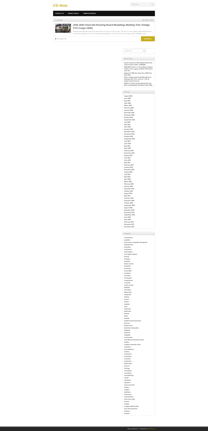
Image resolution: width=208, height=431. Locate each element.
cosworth (127, 283)
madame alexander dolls (132, 344)
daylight (127, 287)
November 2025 (129, 115)
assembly (127, 247)
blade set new (128, 264)
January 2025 (128, 129)
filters (126, 316)
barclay (126, 256)
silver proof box (129, 385)
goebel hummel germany (132, 321)
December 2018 (129, 212)
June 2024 (127, 143)
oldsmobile (128, 363)
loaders (126, 342)
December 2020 (129, 200)
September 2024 (129, 139)
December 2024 (129, 131)
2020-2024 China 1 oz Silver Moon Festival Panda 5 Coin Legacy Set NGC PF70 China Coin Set (138, 69)
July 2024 (127, 141)
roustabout (127, 373)
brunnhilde (128, 271)
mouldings (59, 20)
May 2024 (127, 146)
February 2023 (129, 165)
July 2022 (127, 174)
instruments (128, 337)
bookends (127, 266)
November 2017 (129, 227)
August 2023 (128, 155)
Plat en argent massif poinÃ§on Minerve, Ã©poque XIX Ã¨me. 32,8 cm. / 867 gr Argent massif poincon (137, 79)
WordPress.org (151, 428)
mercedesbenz (129, 349)
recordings (127, 371)
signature (127, 382)
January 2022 (128, 186)
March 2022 (128, 181)
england (127, 304)
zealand (126, 413)
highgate (127, 330)
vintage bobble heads (131, 406)
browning (127, 268)
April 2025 (127, 127)
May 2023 (127, 162)
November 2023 (129, 153)
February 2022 (129, 184)
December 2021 (129, 189)
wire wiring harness (130, 409)
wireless (127, 411)
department (128, 292)
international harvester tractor (134, 340)
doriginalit (127, 294)
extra (125, 306)
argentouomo (128, 244)
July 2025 (127, 122)
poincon (127, 366)
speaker (126, 390)
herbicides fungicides (131, 328)
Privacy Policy (73, 13)
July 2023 (127, 158)
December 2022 (129, 169)
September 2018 (129, 215)
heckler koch (128, 325)
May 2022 (127, 177)
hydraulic (127, 332)
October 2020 (128, 203)
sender (126, 378)
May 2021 (127, 196)
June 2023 (127, 160)
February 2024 (129, 150)
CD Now (60, 5)
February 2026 (129, 108)
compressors (128, 280)
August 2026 (128, 96)
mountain (127, 359)
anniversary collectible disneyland (135, 242)
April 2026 (127, 103)
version (126, 401)
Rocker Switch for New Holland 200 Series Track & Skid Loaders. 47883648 (138, 63)
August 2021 (128, 193)
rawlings (127, 368)
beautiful (127, 261)
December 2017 (129, 224)
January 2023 (128, 167)
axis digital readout (130, 254)
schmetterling (128, 375)
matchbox (127, 347)
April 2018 (127, 219)
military (126, 352)
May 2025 (127, 124)
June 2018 (127, 217)
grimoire (127, 323)
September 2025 (129, 120)
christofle (127, 275)
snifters (126, 387)
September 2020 (129, 205)
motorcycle (128, 354)
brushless (127, 273)
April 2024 (127, 148)
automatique (128, 252)
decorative (127, 290)
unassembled (128, 397)
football (126, 318)
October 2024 (128, 136)
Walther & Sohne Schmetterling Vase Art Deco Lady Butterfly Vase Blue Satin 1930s (138, 84)
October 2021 (128, 191)
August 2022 (128, 172)
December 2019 (129, 210)
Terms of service (89, 13)
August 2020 (128, 208)
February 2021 (129, 198)
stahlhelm (127, 392)
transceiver (128, 394)
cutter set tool (128, 285)
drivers (126, 299)
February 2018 (129, 222)
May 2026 (127, 101)
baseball (127, 259)
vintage (126, 404)
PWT (138, 428)
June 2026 (127, 98)
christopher (128, 278)
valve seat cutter (129, 399)
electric (126, 302)
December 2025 (129, 112)
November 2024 (129, 134)
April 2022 (127, 179)
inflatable (127, 335)
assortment (128, 249)
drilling (126, 297)
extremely (127, 309)
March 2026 (128, 105)
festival (126, 313)
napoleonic (128, 361)
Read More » (148, 39)
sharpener (127, 380)
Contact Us (59, 13)
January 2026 (128, 110)
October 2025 (128, 117)
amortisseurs (128, 237)
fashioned (127, 311)
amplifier (127, 240)
